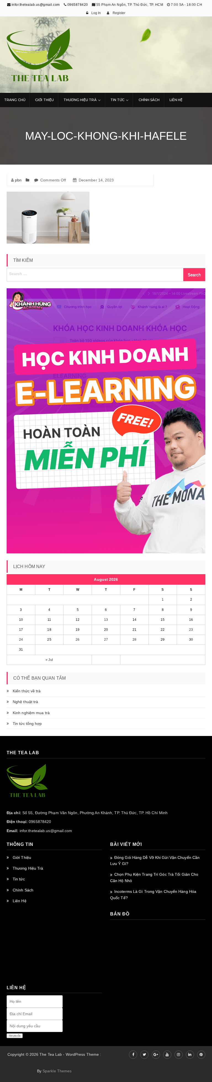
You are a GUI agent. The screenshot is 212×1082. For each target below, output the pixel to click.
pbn (18, 180)
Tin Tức (117, 100)
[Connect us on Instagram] (178, 1055)
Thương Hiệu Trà (80, 100)
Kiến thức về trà (27, 691)
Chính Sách (149, 100)
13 (106, 620)
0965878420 (77, 5)
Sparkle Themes (57, 1071)
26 (78, 640)
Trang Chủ (14, 100)
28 (134, 640)
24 (21, 640)
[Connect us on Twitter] (144, 1055)
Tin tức (19, 879)
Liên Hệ (176, 100)
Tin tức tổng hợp (27, 723)
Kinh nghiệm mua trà (31, 713)
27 (106, 640)
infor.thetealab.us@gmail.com (35, 5)
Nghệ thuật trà (25, 702)
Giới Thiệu (44, 100)
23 (191, 630)
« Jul (49, 660)
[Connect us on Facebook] (133, 1055)
